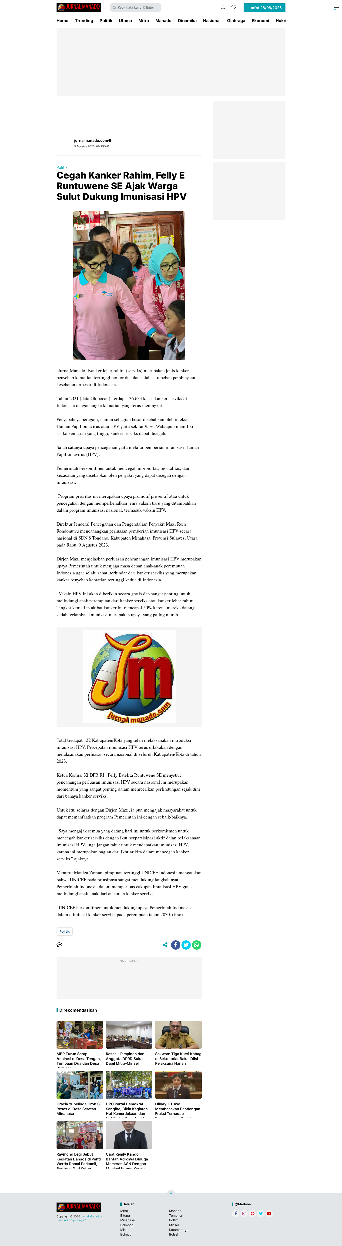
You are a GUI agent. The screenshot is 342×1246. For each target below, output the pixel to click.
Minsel (174, 1225)
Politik (106, 20)
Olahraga (236, 20)
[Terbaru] (223, 7)
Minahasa (127, 1220)
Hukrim (283, 20)
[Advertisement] (171, 62)
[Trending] (234, 7)
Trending (84, 20)
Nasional (212, 20)
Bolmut (125, 1234)
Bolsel (173, 1234)
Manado (163, 20)
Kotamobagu (178, 1230)
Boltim (173, 1220)
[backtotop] (171, 1194)
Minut (124, 1230)
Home (62, 20)
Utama (125, 20)
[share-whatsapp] (196, 945)
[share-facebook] (175, 945)
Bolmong (127, 1225)
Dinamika (187, 20)
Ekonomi (260, 20)
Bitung (125, 1215)
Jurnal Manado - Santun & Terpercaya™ (79, 1218)
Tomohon (176, 1215)
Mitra (143, 20)
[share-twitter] (186, 945)
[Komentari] (59, 945)
